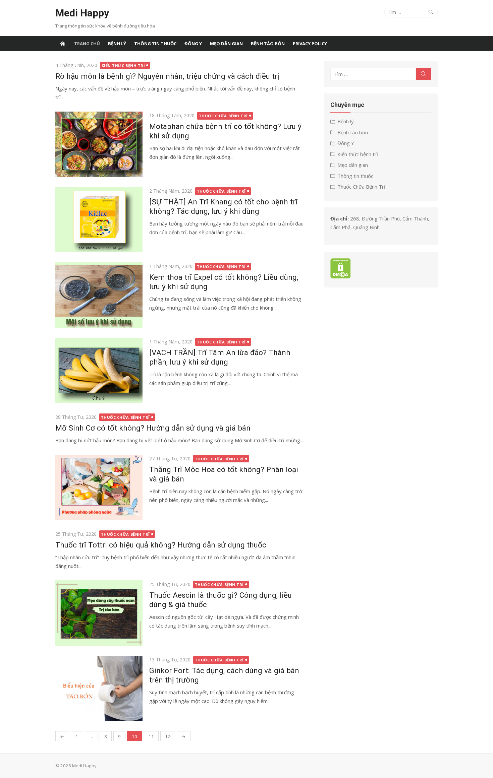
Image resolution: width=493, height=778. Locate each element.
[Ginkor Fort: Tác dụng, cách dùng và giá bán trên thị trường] (99, 688)
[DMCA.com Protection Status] (340, 276)
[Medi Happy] (62, 43)
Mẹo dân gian (226, 44)
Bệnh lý (117, 44)
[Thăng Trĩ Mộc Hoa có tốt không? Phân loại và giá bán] (99, 487)
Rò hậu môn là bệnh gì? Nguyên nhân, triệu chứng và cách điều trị (167, 76)
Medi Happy (82, 13)
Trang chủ (87, 44)
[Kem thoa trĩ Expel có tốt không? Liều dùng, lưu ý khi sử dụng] (99, 295)
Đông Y (193, 44)
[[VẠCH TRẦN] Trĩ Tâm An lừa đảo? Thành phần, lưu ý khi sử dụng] (99, 370)
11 (151, 736)
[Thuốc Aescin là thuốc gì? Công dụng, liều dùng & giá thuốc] (99, 613)
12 (167, 736)
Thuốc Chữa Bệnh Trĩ (223, 115)
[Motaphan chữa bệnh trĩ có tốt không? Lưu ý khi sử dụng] (99, 144)
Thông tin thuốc (155, 44)
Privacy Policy (310, 44)
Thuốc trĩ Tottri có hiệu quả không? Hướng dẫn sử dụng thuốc (160, 544)
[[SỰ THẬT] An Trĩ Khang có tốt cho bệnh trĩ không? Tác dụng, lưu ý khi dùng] (99, 219)
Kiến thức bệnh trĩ (123, 65)
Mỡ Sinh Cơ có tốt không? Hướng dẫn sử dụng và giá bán (153, 428)
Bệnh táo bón (268, 44)
